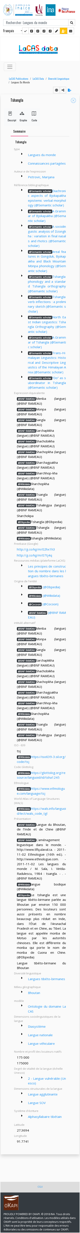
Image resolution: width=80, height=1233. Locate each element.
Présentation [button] (22, 819)
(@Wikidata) (44, 595)
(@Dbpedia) (44, 587)
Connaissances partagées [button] (47, 163)
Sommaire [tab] (19, 131)
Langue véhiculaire (41, 1043)
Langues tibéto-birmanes (46, 979)
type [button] (17, 149)
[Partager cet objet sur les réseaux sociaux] (63, 90)
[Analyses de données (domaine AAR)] (44, 31)
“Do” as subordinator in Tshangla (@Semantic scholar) (47, 383)
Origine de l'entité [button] (25, 581)
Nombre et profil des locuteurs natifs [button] (38, 1051)
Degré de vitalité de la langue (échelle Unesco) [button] (38, 1071)
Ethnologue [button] (21, 783)
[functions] (56, 31)
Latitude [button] (19, 1125)
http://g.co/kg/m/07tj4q (34, 555)
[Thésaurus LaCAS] (31, 31)
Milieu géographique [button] (27, 987)
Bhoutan (34, 993)
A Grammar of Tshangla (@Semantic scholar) (47, 342)
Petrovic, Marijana (41, 177)
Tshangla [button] (16, 100)
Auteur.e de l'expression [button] (30, 171)
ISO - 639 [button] (19, 745)
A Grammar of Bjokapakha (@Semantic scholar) (47, 216)
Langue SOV (37, 1103)
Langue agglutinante (43, 1094)
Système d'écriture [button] (26, 1111)
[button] (17, 79)
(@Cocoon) (43, 604)
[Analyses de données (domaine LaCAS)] (50, 31)
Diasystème (37, 1026)
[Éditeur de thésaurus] (38, 31)
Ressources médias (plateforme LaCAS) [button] (39, 560)
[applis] (70, 31)
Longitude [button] (20, 1136)
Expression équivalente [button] (29, 393)
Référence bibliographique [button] (31, 185)
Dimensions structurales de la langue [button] (38, 1089)
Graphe (22, 120)
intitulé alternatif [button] (24, 623)
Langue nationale (40, 1035)
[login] (63, 31)
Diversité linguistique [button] (27, 973)
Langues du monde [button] (20, 82)
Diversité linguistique (58, 78)
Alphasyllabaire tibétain (45, 1116)
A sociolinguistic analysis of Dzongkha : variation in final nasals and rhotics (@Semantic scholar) (47, 236)
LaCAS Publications (18, 78)
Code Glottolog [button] (23, 767)
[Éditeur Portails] (25, 31)
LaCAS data (38, 78)
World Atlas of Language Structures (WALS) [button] (37, 801)
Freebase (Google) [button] (26, 544)
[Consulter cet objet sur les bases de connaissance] (56, 90)
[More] (21, 154)
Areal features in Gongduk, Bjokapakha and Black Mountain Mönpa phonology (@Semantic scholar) (47, 261)
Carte (34, 120)
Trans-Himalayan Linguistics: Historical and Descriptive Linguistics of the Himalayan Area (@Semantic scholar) (47, 362)
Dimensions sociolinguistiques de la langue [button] (37, 1019)
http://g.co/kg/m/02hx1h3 (36, 549)
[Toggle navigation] (10, 66)
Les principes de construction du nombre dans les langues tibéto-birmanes (47, 571)
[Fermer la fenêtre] (73, 100)
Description (10, 120)
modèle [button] (19, 1001)
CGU (40, 1186)
